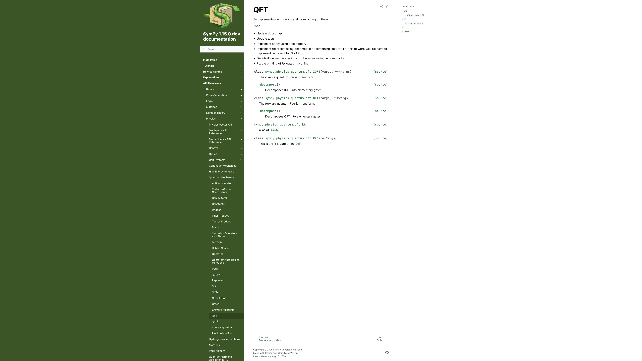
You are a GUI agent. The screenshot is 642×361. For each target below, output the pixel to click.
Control (213, 148)
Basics (210, 89)
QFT (214, 315)
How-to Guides (212, 71)
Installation (210, 60)
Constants (218, 204)
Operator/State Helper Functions (225, 261)
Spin (214, 286)
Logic (209, 101)
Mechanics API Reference (218, 132)
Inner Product (220, 215)
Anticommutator (222, 183)
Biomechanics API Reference (220, 141)
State (215, 292)
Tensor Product (221, 221)
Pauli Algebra (217, 350)
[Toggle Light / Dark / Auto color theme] (387, 6)
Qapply (216, 274)
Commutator (219, 198)
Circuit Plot (219, 298)
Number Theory (215, 112)
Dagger (216, 209)
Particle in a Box (222, 333)
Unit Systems (217, 159)
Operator (217, 254)
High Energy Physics (221, 171)
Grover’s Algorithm (223, 309)
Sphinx (268, 353)
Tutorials (208, 65)
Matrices (211, 106)
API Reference (212, 83)
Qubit (215, 321)
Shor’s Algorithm (222, 327)
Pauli (215, 268)
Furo (296, 353)
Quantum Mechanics (221, 177)
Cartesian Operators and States (224, 235)
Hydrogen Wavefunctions (224, 339)
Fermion (217, 242)
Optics (213, 154)
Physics (211, 118)
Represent (218, 280)
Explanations (211, 77)
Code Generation (216, 95)
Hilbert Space (220, 248)
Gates (215, 304)
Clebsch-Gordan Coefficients (222, 191)
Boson (216, 227)
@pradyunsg (284, 353)
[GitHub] (387, 353)
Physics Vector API (220, 124)
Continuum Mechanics (222, 165)
